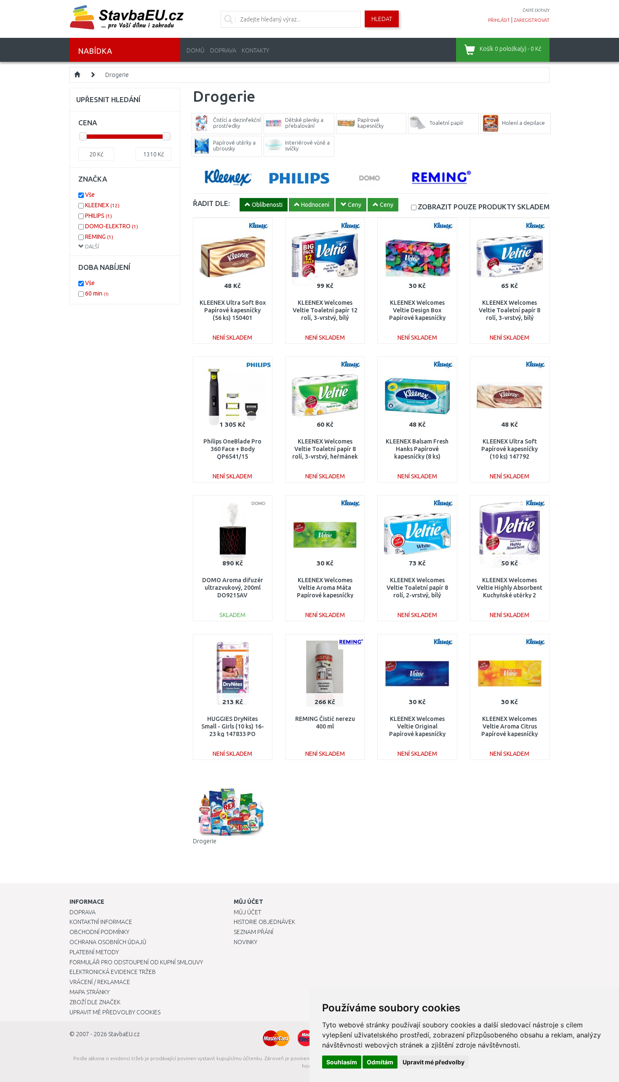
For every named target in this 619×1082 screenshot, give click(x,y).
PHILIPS (98, 215)
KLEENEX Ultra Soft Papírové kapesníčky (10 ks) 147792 (509, 449)
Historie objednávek (264, 921)
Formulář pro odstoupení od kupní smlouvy (136, 962)
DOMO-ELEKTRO (111, 226)
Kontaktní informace (100, 921)
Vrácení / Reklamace (99, 982)
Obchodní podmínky (99, 932)
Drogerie (117, 74)
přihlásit (499, 20)
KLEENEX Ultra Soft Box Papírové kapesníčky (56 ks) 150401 (233, 310)
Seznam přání (253, 932)
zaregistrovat (532, 20)
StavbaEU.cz (124, 1034)
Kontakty (255, 50)
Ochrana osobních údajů (108, 942)
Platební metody (94, 952)
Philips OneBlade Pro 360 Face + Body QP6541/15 (232, 449)
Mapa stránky (89, 992)
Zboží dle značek (94, 1002)
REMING (99, 236)
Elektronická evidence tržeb (112, 972)
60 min (97, 293)
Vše (90, 194)
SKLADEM (484, 207)
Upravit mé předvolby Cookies (114, 1012)
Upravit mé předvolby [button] (433, 1062)
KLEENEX (102, 205)
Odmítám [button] (380, 1062)
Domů (196, 50)
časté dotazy (536, 10)
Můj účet (247, 912)
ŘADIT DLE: (211, 203)
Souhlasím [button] (341, 1062)
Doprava (223, 50)
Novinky (245, 942)
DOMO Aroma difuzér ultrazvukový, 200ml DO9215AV (232, 588)
